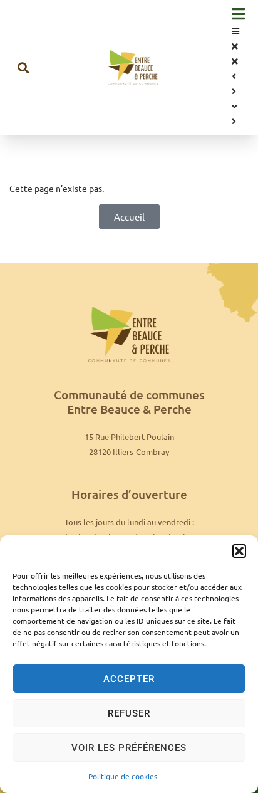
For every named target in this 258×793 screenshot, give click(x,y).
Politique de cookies (122, 776)
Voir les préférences (129, 748)
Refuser (129, 713)
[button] (239, 551)
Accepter (129, 679)
